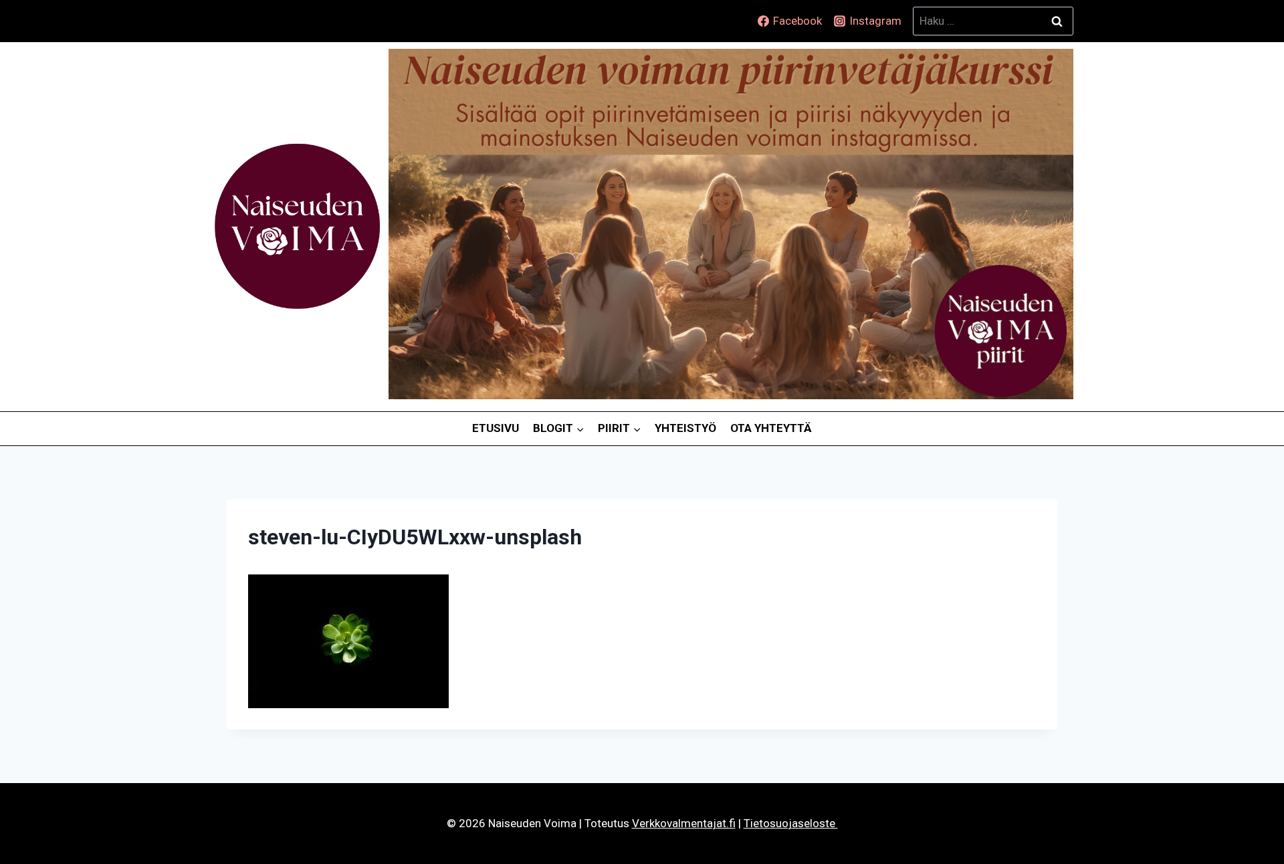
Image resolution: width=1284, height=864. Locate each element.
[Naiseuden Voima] (297, 226)
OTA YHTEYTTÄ (771, 428)
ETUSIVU (495, 428)
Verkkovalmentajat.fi (684, 823)
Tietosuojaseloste (791, 823)
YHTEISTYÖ (685, 428)
